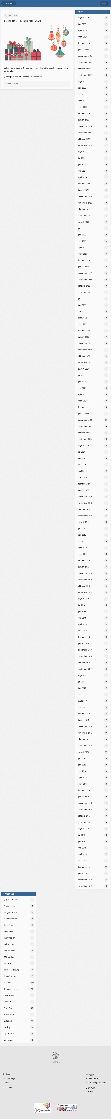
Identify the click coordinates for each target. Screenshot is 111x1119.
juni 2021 (82, 381)
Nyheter (7, 982)
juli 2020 (81, 452)
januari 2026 (83, 49)
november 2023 (85, 202)
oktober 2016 (84, 739)
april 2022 (82, 317)
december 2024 (85, 126)
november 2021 (85, 349)
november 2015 (85, 809)
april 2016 (82, 777)
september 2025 (85, 75)
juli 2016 (81, 758)
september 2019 (85, 515)
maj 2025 (82, 94)
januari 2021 (83, 413)
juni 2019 (82, 535)
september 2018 (85, 592)
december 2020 (85, 420)
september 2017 (85, 669)
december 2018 (85, 573)
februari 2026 (84, 43)
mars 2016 (82, 784)
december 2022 (85, 273)
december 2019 (85, 496)
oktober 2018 (84, 586)
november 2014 (85, 886)
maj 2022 (82, 311)
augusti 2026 (83, 17)
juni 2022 (82, 305)
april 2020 (82, 471)
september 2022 (85, 292)
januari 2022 (83, 337)
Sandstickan (9, 995)
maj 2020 (82, 464)
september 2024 (85, 145)
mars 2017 (82, 707)
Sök (103, 3)
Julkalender (9, 931)
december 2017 (85, 649)
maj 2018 (82, 618)
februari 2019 (84, 560)
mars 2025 (82, 107)
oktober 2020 (84, 432)
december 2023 (85, 196)
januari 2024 (83, 190)
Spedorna (8, 1001)
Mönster (8, 963)
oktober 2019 (84, 509)
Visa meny (10, 3)
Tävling (7, 1027)
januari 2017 (83, 720)
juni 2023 (82, 234)
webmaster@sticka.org (96, 1082)
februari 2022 (84, 330)
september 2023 (85, 215)
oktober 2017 (84, 662)
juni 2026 (82, 24)
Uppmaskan (9, 1033)
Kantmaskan (9, 938)
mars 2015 (82, 860)
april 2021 (82, 394)
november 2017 (85, 656)
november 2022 (85, 279)
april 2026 (82, 30)
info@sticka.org (92, 1078)
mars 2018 (82, 630)
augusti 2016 (83, 752)
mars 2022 (82, 324)
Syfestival (8, 1021)
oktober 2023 (84, 209)
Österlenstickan (11, 989)
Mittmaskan (9, 957)
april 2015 (82, 854)
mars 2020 (82, 477)
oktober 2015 (84, 816)
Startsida (6, 1074)
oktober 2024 (84, 139)
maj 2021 (82, 388)
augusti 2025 (83, 81)
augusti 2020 (83, 445)
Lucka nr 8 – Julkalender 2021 (22, 21)
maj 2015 (82, 847)
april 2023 (82, 247)
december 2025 (85, 56)
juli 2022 (81, 298)
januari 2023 (83, 266)
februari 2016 (84, 790)
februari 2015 (84, 867)
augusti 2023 (83, 222)
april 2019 (82, 547)
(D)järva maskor (11, 899)
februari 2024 (84, 183)
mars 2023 (82, 254)
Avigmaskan (9, 906)
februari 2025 (84, 113)
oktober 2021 (84, 356)
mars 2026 (82, 36)
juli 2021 (81, 375)
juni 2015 (82, 841)
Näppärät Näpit (11, 976)
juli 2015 (81, 835)
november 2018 (85, 579)
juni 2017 (82, 688)
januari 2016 (83, 796)
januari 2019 (83, 566)
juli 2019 (81, 528)
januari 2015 (83, 873)
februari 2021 (84, 407)
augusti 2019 (83, 522)
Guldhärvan (9, 925)
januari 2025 (83, 119)
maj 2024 (82, 171)
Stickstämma (9, 1014)
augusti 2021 (83, 369)
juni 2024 (82, 164)
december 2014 (85, 879)
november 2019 (85, 503)
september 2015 (85, 822)
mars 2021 (82, 400)
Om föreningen (9, 1078)
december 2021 (85, 343)
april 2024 (82, 177)
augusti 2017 (83, 675)
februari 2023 (84, 260)
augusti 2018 (83, 598)
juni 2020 (82, 458)
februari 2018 (84, 637)
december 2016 (85, 726)
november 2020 (85, 426)
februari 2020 (84, 483)
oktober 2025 (84, 68)
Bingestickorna (10, 912)
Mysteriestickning (11, 969)
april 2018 (82, 624)
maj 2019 (82, 541)
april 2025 (82, 100)
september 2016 (85, 745)
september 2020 (85, 439)
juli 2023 (81, 228)
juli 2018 (81, 605)
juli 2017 (81, 681)
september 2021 (85, 362)
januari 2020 (83, 490)
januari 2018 (83, 643)
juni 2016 (82, 764)
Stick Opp (8, 1008)
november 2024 (85, 132)
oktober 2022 (84, 286)
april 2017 (82, 701)
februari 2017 (84, 713)
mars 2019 (82, 554)
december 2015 (85, 803)
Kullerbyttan (9, 944)
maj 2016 (82, 771)
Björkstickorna (10, 918)
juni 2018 (82, 611)
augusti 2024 (83, 151)
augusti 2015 (83, 828)
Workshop (8, 1040)
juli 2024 (81, 158)
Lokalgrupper (10, 950)
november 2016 (85, 733)
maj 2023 (82, 241)
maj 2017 (82, 694)
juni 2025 (82, 88)
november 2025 (85, 62)
